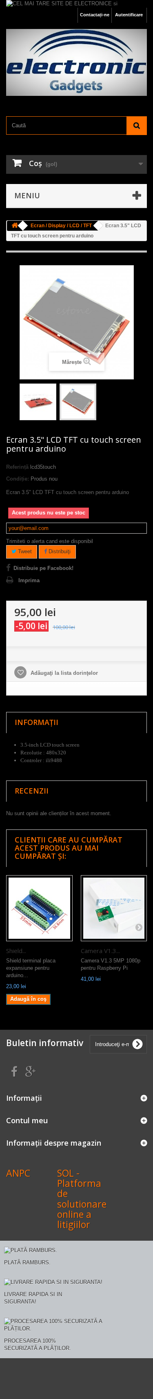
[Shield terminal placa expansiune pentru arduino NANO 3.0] (39, 908)
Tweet (24, 551)
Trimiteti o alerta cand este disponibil (49, 541)
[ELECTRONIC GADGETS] (76, 62)
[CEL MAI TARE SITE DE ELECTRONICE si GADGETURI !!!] (76, 4)
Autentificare (129, 14)
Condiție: (17, 479)
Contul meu (27, 1120)
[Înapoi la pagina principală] (14, 226)
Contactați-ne (94, 14)
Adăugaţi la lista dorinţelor (63, 673)
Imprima (29, 580)
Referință (17, 467)
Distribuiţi (59, 551)
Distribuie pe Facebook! (43, 568)
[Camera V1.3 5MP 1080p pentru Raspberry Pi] (114, 908)
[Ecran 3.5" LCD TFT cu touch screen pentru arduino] (38, 402)
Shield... (16, 951)
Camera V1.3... (100, 951)
